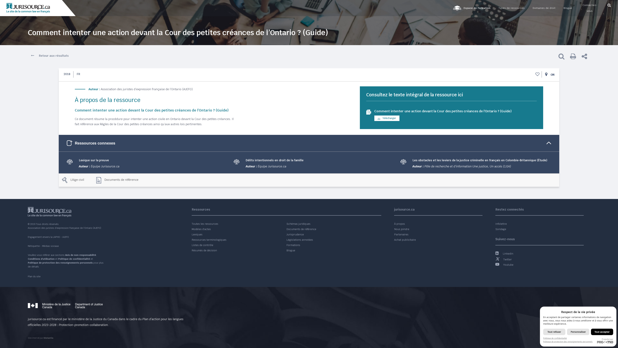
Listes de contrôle (202, 245)
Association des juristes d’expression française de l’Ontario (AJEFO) (147, 89)
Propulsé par (607, 339)
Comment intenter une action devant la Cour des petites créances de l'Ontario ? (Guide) (443, 111)
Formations (293, 245)
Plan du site (34, 276)
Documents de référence (121, 180)
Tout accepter (602, 331)
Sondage (500, 229)
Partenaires (401, 234)
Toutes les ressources (205, 224)
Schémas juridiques (298, 224)
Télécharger (389, 118)
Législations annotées (299, 240)
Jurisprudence (295, 234)
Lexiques (197, 234)
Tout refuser (554, 331)
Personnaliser (578, 331)
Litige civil (77, 180)
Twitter (507, 259)
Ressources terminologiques (209, 240)
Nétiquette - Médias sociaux (43, 246)
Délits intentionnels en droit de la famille (275, 160)
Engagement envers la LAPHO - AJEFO (48, 237)
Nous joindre (401, 229)
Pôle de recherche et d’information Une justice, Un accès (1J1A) (468, 166)
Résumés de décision (204, 250)
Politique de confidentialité (555, 338)
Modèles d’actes (201, 229)
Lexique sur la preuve (94, 160)
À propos (399, 224)
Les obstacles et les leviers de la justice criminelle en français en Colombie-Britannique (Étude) (479, 160)
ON (552, 75)
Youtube (508, 264)
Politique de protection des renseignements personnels (568, 341)
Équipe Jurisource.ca (105, 166)
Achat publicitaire (405, 240)
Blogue (290, 250)
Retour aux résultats (54, 56)
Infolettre (501, 224)
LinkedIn (508, 253)
